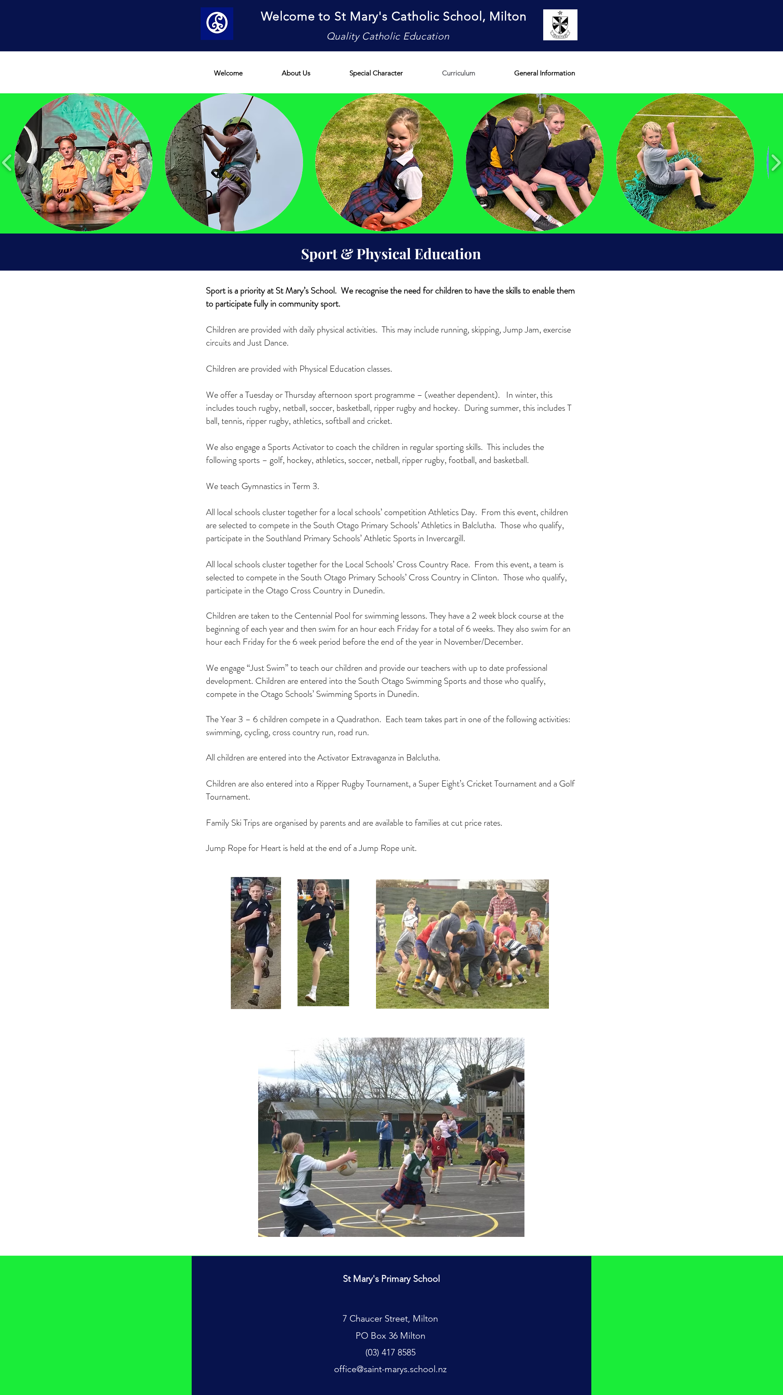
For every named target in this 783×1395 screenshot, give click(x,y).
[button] (83, 162)
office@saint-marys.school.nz (390, 1369)
